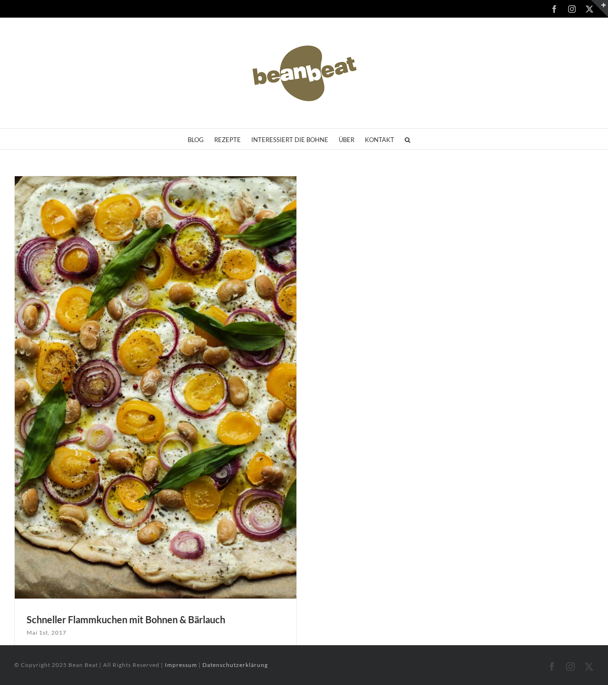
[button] (407, 139)
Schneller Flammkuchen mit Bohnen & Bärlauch (126, 619)
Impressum (182, 664)
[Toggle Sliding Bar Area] (599, 8)
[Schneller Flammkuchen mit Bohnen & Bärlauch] (155, 387)
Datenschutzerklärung (235, 664)
